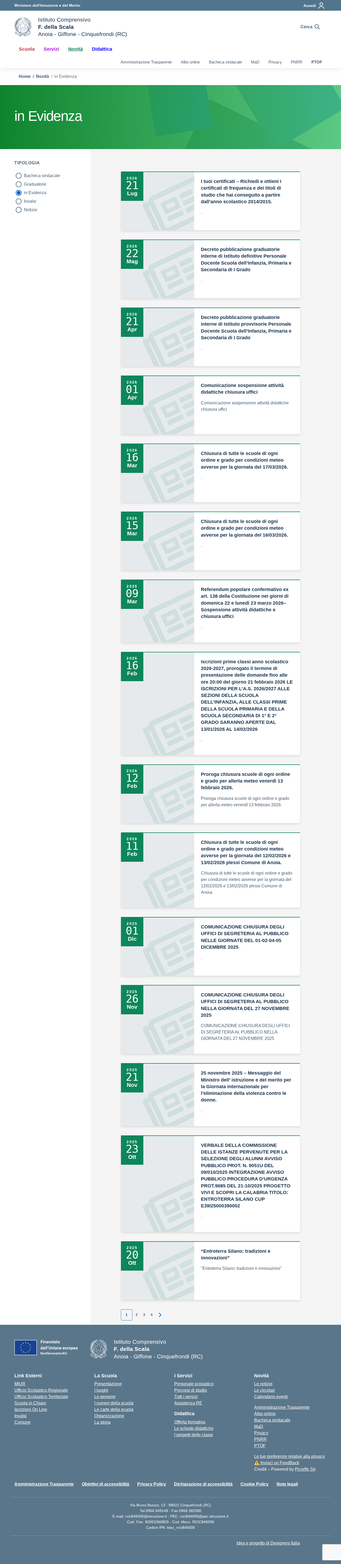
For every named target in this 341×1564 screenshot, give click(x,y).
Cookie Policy (255, 1484)
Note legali (287, 1484)
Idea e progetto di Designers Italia (268, 1543)
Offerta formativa (189, 1422)
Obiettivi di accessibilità (105, 1484)
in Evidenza (35, 192)
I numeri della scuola (113, 1403)
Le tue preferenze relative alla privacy (289, 1456)
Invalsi (30, 201)
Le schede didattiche (193, 1428)
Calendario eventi (271, 1396)
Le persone (105, 1396)
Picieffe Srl (305, 1469)
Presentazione (108, 1384)
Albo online (190, 62)
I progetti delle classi (193, 1435)
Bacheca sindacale (225, 62)
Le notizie (263, 1384)
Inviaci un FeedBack (276, 1463)
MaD (255, 62)
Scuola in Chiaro (30, 1403)
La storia (102, 1422)
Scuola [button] (27, 49)
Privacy (275, 62)
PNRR (296, 62)
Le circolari (264, 1390)
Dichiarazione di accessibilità (203, 1484)
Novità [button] (75, 49)
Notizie (30, 210)
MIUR (19, 1384)
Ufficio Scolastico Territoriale (41, 1396)
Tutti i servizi (186, 1396)
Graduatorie (35, 184)
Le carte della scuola (113, 1409)
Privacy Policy (151, 1484)
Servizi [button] (51, 49)
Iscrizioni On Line (30, 1409)
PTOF (316, 62)
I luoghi (101, 1390)
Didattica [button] (102, 49)
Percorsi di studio (190, 1390)
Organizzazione (109, 1416)
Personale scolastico (194, 1384)
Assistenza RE (188, 1403)
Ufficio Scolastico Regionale (41, 1390)
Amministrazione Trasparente (146, 62)
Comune (22, 1422)
